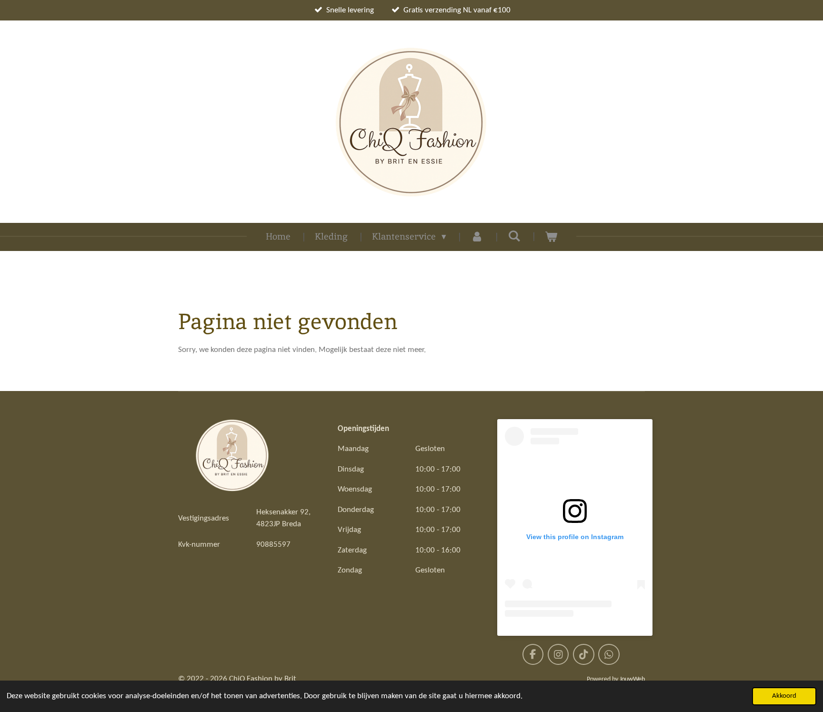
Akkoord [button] (784, 696)
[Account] (477, 237)
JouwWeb (632, 679)
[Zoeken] (514, 236)
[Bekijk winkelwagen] (551, 237)
